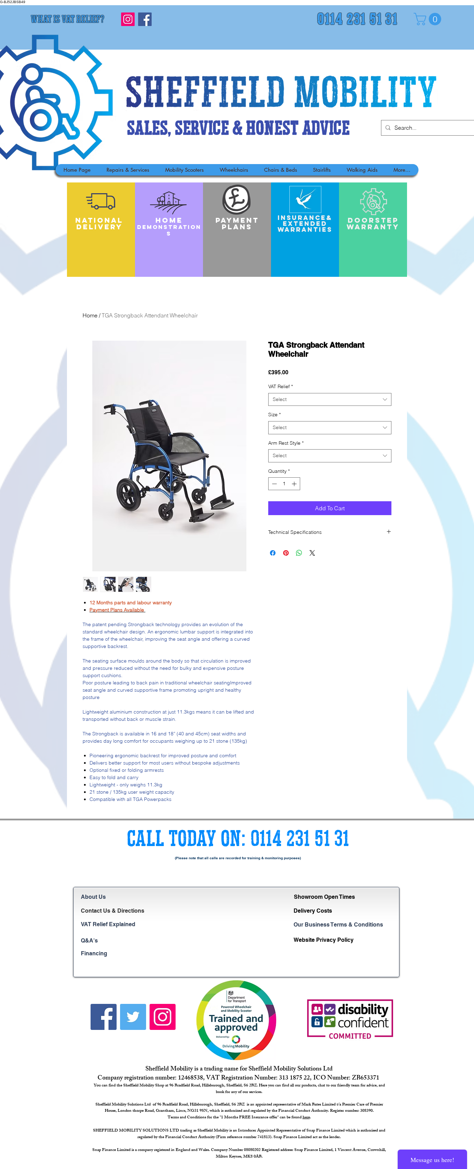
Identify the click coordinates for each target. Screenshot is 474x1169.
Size (274, 414)
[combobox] (329, 399)
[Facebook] (145, 19)
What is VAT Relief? (67, 20)
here (306, 1117)
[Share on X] (312, 553)
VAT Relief (280, 386)
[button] (429, 19)
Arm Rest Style (286, 443)
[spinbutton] (284, 484)
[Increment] (294, 484)
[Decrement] (273, 484)
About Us (93, 897)
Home (90, 315)
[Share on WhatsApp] (299, 553)
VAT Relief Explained (108, 924)
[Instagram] (128, 19)
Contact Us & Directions (112, 910)
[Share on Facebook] (273, 553)
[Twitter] (133, 1017)
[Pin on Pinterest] (286, 553)
